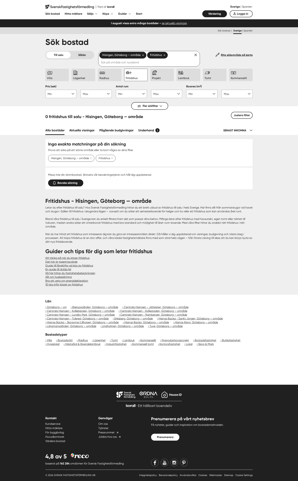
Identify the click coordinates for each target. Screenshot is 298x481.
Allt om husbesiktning (58, 277)
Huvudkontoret (54, 436)
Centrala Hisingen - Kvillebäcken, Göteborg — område (81, 311)
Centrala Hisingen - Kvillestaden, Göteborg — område (153, 311)
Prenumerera (165, 437)
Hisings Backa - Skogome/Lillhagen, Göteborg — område (83, 322)
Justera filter (242, 115)
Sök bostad (52, 13)
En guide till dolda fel (58, 269)
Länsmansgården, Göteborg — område (71, 326)
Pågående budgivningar (116, 130)
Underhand (146, 130)
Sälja (90, 13)
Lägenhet (99, 340)
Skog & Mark (206, 344)
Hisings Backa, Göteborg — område (146, 322)
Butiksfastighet (231, 340)
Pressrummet (106, 432)
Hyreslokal (53, 344)
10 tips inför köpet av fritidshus (64, 284)
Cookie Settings (244, 475)
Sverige (235, 6)
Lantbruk (129, 340)
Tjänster (103, 428)
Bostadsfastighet (205, 340)
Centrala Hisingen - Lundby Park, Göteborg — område (81, 314)
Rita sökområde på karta (237, 55)
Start (139, 13)
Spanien (247, 6)
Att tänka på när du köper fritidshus (67, 258)
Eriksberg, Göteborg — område (133, 318)
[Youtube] (164, 462)
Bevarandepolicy (168, 475)
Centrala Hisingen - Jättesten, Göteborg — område (156, 307)
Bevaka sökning (67, 182)
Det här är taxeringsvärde (61, 261)
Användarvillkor (188, 475)
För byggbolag (54, 432)
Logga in (242, 13)
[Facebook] (155, 462)
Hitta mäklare (73, 13)
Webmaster (216, 475)
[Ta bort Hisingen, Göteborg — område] (90, 158)
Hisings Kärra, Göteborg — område (196, 322)
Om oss (103, 423)
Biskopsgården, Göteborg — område (95, 307)
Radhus (83, 340)
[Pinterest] (184, 462)
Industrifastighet (116, 344)
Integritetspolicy (148, 475)
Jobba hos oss (107, 436)
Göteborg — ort (57, 307)
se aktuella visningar (174, 23)
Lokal (189, 344)
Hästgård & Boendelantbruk (83, 344)
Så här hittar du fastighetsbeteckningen (70, 273)
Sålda (82, 55)
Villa (49, 340)
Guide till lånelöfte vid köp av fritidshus (69, 265)
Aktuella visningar (82, 130)
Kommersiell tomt (143, 344)
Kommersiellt (148, 340)
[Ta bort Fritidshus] (111, 158)
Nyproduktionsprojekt (175, 340)
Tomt (114, 340)
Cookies (203, 475)
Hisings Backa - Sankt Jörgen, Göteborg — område (190, 318)
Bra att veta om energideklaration (66, 280)
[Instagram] (174, 462)
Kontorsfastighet (170, 344)
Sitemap (229, 475)
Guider (122, 13)
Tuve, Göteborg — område (166, 326)
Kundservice (52, 423)
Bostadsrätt (65, 340)
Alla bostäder (54, 130)
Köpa (105, 13)
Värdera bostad (55, 441)
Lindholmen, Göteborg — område (123, 326)
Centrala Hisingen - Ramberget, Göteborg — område (153, 314)
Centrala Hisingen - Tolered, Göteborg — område (78, 318)
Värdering (214, 13)
